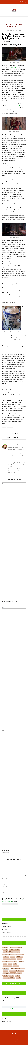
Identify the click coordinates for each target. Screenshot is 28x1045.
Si (3, 1000)
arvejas (5, 970)
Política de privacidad (8, 899)
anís (10, 963)
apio (15, 963)
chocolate (9, 427)
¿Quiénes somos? (6, 926)
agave (11, 949)
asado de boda (19, 970)
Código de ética (6, 932)
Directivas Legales (7, 938)
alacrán (13, 956)
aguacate (7, 952)
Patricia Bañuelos (15, 437)
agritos (17, 949)
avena (5, 975)
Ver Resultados (14, 1008)
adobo (5, 949)
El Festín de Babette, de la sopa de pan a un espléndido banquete (13, 602)
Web (3, 892)
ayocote (11, 975)
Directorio (5, 929)
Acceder (4, 1018)
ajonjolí (6, 956)
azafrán (18, 975)
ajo (22, 954)
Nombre (4, 879)
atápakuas (12, 973)
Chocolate (13, 67)
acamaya (6, 947)
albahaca (20, 956)
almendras (14, 961)
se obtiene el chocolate (18, 105)
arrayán (14, 968)
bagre (19, 978)
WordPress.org (6, 1027)
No (4, 1004)
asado (11, 970)
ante (5, 963)
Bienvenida (5, 923)
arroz (21, 968)
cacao (4, 427)
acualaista (19, 947)
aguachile (16, 952)
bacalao (12, 978)
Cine (14, 22)
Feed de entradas (6, 1021)
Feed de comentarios (7, 1024)
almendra (6, 961)
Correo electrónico (5, 885)
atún (19, 973)
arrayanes (6, 968)
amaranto (21, 961)
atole (6, 973)
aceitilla (12, 947)
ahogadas (16, 954)
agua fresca (7, 954)
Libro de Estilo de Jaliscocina (9, 935)
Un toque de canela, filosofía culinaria (12, 726)
